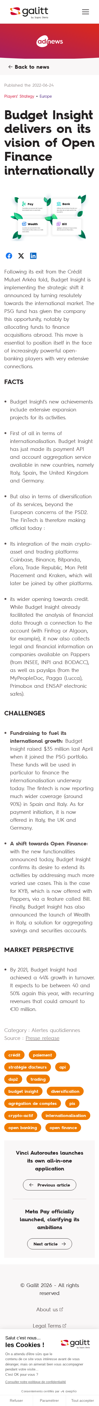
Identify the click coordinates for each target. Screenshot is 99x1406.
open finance (63, 1127)
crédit (14, 1055)
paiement (42, 1055)
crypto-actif (20, 1115)
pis (72, 1103)
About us (47, 1309)
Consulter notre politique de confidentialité (35, 1382)
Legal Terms (47, 1325)
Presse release (42, 1037)
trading (38, 1079)
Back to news (31, 67)
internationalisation (66, 1115)
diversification (65, 1091)
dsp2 (13, 1079)
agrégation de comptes (32, 1103)
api (62, 1067)
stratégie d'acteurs (27, 1067)
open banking (22, 1127)
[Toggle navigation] (86, 12)
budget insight (23, 1091)
